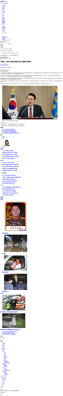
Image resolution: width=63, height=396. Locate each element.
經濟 (3, 16)
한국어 (3, 344)
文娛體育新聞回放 (7, 362)
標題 (7, 48)
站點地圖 (3, 380)
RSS (3, 36)
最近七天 (12, 52)
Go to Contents (2, 0)
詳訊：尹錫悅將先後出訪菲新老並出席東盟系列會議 (10, 133)
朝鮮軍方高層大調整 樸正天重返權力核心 (9, 179)
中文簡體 (2, 341)
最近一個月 (8, 52)
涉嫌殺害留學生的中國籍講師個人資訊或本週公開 (10, 329)
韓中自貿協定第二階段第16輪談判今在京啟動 (9, 331)
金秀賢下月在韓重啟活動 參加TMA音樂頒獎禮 (9, 154)
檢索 (1, 44)
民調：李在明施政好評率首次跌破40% (8, 332)
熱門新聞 (3, 27)
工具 (3, 367)
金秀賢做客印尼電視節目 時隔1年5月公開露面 (9, 152)
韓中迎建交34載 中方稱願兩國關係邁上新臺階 (9, 168)
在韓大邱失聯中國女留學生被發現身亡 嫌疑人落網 (10, 156)
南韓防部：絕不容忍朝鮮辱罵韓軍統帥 (8, 129)
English (3, 345)
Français (3, 348)
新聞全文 (10, 48)
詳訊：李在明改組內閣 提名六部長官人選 (9, 175)
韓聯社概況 (4, 371)
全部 (4, 48)
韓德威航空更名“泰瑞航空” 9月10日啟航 (8, 333)
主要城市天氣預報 (7, 370)
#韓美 (3, 138)
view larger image (4, 85)
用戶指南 (5, 373)
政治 (3, 15)
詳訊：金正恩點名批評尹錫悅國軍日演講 (8, 130)
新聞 (3, 351)
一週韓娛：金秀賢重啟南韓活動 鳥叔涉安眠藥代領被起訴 (11, 177)
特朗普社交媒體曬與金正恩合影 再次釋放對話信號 (10, 164)
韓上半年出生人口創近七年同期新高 (8, 158)
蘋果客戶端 (4, 378)
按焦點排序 (10, 50)
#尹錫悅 (3, 136)
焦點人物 (5, 364)
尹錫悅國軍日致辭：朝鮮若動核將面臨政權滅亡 (10, 132)
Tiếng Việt (3, 349)
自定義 (16, 52)
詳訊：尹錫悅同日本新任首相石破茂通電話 (9, 131)
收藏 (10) (3, 30)
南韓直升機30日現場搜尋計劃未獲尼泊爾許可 (9, 311)
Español (3, 347)
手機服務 (5, 369)
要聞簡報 (5, 366)
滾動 (3, 14)
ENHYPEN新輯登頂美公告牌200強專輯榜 (9, 334)
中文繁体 (3, 343)
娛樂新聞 (3, 28)
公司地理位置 (6, 374)
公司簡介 (5, 372)
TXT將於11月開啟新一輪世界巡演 (7, 150)
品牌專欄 (3, 363)
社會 (3, 17)
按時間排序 (5, 50)
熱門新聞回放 (6, 361)
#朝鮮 (3, 137)
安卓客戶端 (4, 377)
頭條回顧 (3, 26)
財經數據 (5, 365)
